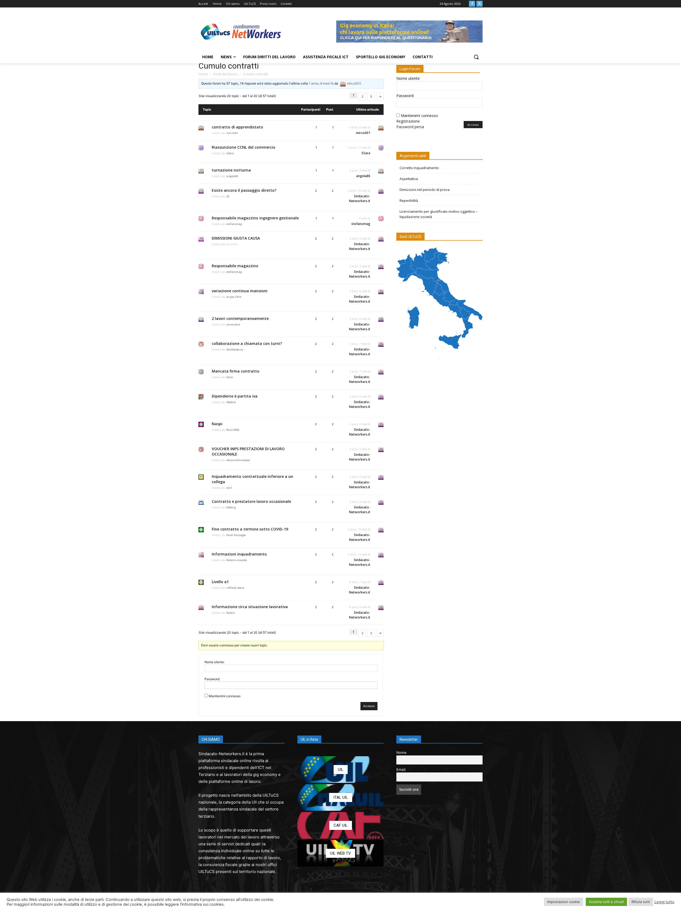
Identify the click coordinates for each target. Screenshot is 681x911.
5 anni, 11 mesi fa (359, 554)
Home (203, 74)
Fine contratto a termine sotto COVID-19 (250, 529)
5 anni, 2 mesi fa (360, 238)
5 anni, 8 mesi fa (360, 396)
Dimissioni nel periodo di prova (425, 189)
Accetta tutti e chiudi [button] (606, 902)
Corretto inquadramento (419, 167)
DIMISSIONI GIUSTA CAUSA (236, 238)
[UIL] (340, 769)
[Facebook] (472, 4)
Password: (212, 679)
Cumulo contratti (228, 65)
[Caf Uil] (340, 825)
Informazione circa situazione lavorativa (250, 606)
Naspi (217, 423)
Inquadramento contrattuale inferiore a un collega (252, 479)
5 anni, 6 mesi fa (360, 291)
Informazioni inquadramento (239, 554)
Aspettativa (409, 178)
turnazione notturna (231, 170)
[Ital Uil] (340, 797)
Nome (401, 752)
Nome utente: (215, 662)
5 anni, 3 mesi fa (360, 266)
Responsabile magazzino (235, 265)
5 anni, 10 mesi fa (359, 529)
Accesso (369, 706)
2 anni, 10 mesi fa (359, 190)
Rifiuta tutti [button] (641, 902)
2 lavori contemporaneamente (240, 318)
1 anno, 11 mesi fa (358, 147)
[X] (479, 4)
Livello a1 (220, 581)
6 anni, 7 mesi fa (360, 582)
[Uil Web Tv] (340, 853)
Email (400, 769)
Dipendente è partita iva (235, 396)
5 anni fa (364, 218)
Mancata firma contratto (235, 371)
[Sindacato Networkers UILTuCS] (241, 31)
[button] (476, 57)
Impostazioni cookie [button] (563, 902)
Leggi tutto (664, 902)
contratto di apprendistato (237, 126)
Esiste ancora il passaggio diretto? (244, 190)
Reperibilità (409, 200)
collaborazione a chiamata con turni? (247, 343)
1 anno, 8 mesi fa (321, 83)
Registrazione (408, 121)
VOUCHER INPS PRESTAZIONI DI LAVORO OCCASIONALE (248, 451)
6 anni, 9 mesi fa (360, 607)
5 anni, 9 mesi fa (360, 449)
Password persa (410, 126)
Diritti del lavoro (225, 74)
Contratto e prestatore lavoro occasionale (251, 501)
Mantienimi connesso (224, 696)
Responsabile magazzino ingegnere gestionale (255, 217)
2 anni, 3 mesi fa (360, 170)
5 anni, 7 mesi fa (360, 343)
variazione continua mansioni (239, 290)
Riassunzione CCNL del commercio (243, 147)
